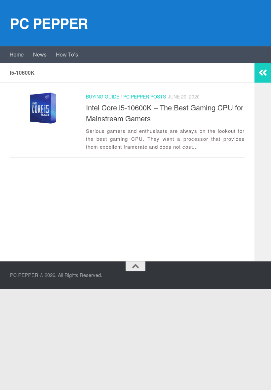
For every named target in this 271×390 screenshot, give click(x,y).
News (40, 54)
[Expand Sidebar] (262, 73)
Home (17, 54)
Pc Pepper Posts (144, 96)
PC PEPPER (49, 23)
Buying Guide (102, 96)
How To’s (67, 54)
